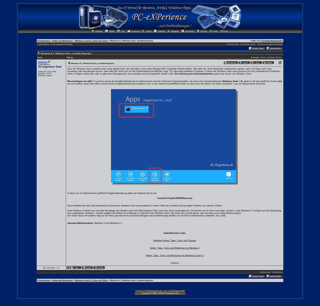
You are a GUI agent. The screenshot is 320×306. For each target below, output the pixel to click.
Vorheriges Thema (258, 57)
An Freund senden (248, 44)
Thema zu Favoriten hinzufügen (270, 44)
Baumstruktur (265, 272)
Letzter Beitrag (43, 44)
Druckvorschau (232, 44)
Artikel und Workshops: (62, 41)
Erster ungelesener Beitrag (61, 44)
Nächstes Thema (274, 57)
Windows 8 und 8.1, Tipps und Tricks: (91, 41)
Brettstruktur (277, 272)
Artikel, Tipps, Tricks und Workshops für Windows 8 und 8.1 (175, 255)
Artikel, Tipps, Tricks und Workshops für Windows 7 (175, 248)
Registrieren (276, 41)
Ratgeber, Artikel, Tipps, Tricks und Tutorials (174, 240)
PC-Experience (44, 41)
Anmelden (266, 41)
